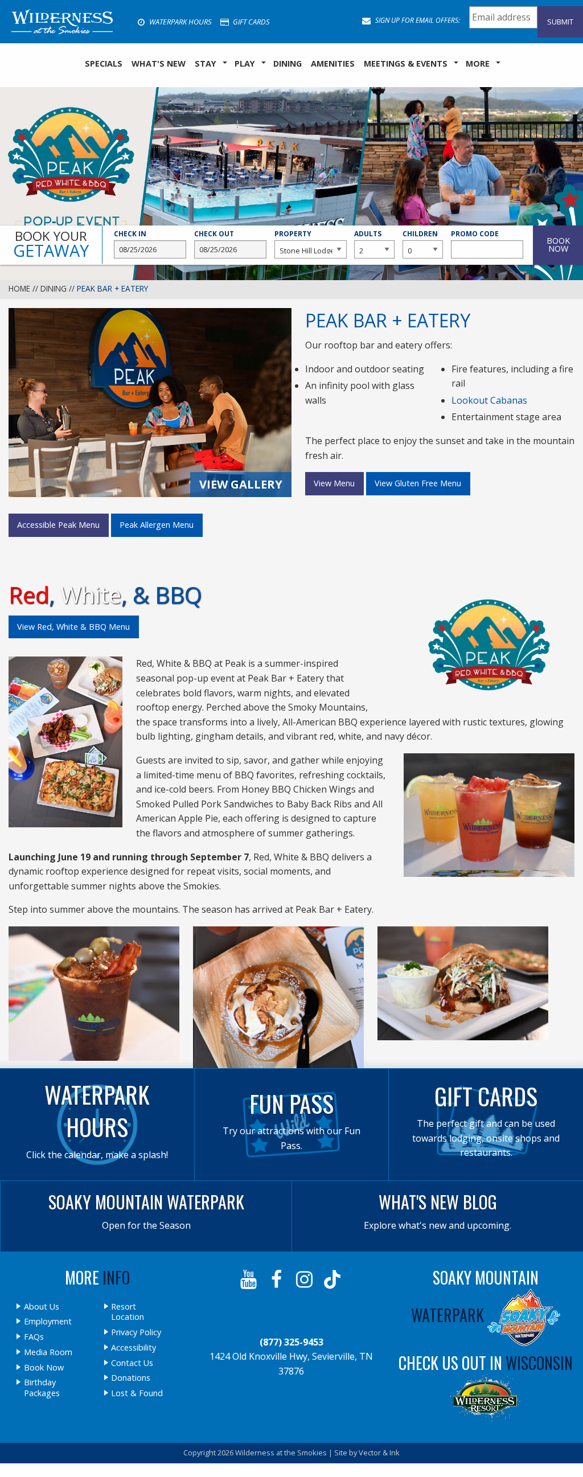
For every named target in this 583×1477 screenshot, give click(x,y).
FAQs (34, 1337)
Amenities (333, 63)
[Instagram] (305, 1279)
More (478, 63)
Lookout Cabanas (489, 400)
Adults (367, 234)
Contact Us (132, 1363)
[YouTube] (249, 1279)
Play (245, 63)
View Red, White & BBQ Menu (73, 626)
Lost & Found (137, 1393)
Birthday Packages (42, 1387)
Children (420, 234)
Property (292, 234)
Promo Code (475, 234)
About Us (41, 1307)
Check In (130, 234)
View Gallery (240, 484)
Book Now (44, 1368)
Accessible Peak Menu (58, 524)
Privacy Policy (136, 1332)
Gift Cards (250, 22)
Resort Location (127, 1312)
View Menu (334, 483)
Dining (287, 63)
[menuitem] (103, 63)
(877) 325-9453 (291, 1342)
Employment (48, 1321)
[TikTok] (333, 1279)
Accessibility (133, 1348)
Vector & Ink (379, 1452)
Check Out (214, 234)
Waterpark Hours (179, 22)
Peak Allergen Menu (157, 524)
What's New (159, 63)
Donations (130, 1378)
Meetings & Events (405, 63)
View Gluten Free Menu (418, 483)
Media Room (48, 1352)
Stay (205, 63)
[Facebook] (277, 1279)
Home (19, 288)
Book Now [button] (558, 244)
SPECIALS (103, 63)
